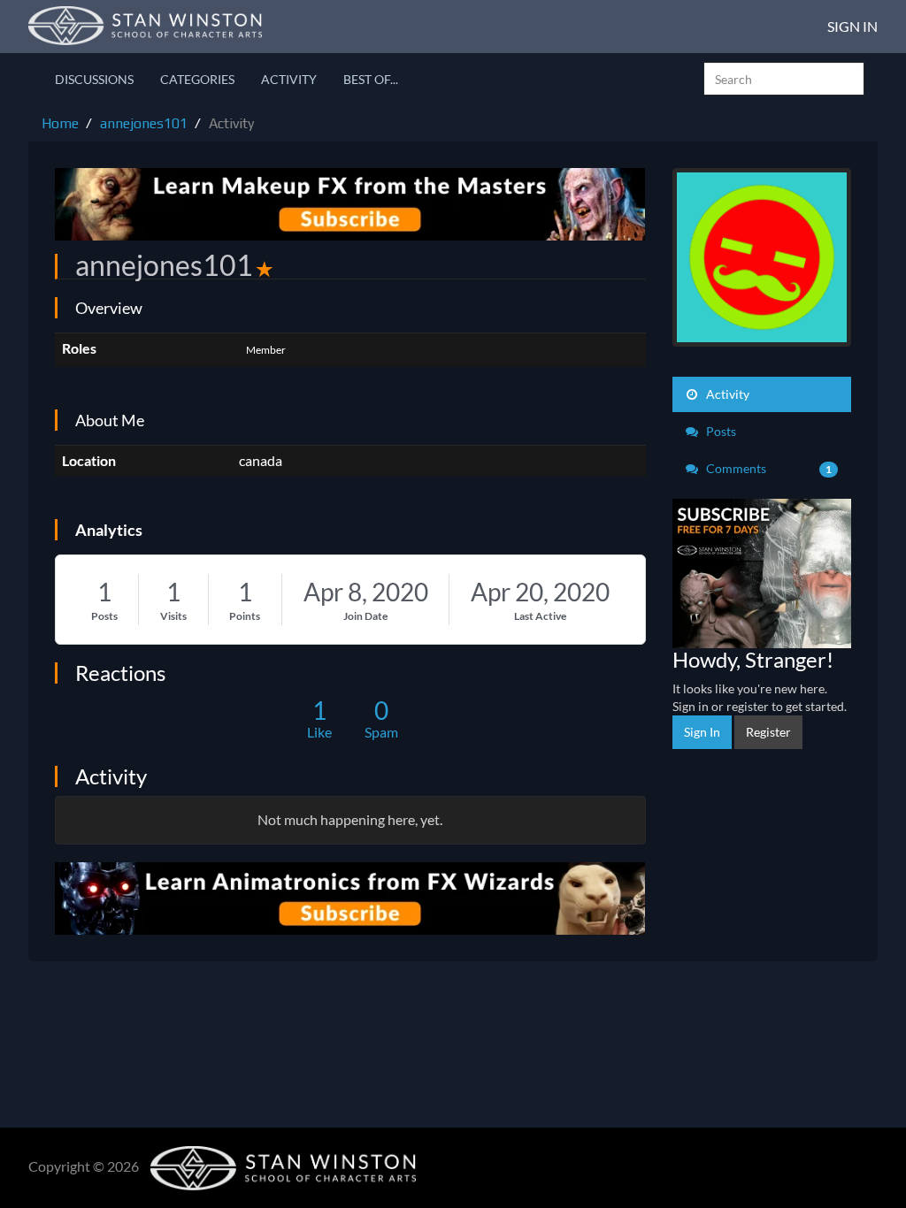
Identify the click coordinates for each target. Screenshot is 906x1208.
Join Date (365, 616)
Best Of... (370, 79)
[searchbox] (783, 79)
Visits (173, 616)
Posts (104, 616)
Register (768, 731)
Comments (768, 468)
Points (244, 616)
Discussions (94, 79)
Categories (197, 79)
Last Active (540, 616)
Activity (289, 79)
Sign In (852, 26)
